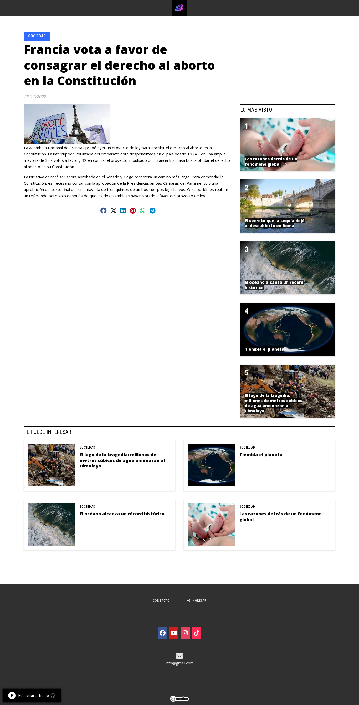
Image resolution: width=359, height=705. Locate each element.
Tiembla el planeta (261, 454)
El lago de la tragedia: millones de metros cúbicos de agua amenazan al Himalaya (122, 460)
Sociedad (37, 36)
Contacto (161, 600)
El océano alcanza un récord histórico (122, 514)
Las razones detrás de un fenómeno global (280, 516)
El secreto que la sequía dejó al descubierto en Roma (275, 223)
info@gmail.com (180, 663)
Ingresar (198, 600)
